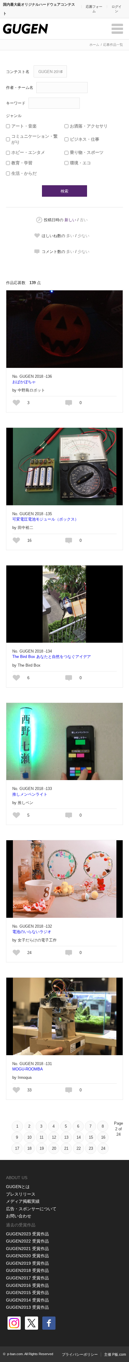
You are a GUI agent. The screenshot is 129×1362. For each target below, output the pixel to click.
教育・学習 (21, 162)
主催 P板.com (115, 1354)
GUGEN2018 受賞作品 (27, 1270)
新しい (70, 220)
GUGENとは (18, 1186)
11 (42, 1137)
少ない (83, 235)
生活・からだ (24, 173)
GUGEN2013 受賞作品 (27, 1307)
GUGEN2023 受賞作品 (27, 1233)
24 (103, 1148)
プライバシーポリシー (80, 1354)
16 (103, 1137)
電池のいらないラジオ (31, 931)
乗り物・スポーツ (87, 152)
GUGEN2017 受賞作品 (27, 1277)
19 (42, 1148)
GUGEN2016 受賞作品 (27, 1285)
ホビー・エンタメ (28, 152)
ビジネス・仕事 (84, 139)
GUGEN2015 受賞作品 (27, 1292)
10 (29, 1137)
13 (66, 1137)
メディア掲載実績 (23, 1201)
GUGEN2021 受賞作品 (27, 1248)
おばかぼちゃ (24, 382)
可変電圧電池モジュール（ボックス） (45, 519)
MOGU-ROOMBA (27, 1069)
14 (78, 1137)
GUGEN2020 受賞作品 (27, 1255)
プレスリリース (20, 1194)
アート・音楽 (24, 126)
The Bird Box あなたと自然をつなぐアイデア (51, 656)
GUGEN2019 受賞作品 (27, 1263)
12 (54, 1137)
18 (29, 1148)
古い (84, 220)
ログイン (117, 9)
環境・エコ (80, 162)
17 (17, 1148)
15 (91, 1137)
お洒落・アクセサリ (89, 126)
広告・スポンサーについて (31, 1208)
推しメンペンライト (29, 794)
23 (91, 1148)
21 (66, 1148)
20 (54, 1148)
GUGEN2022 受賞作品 (27, 1241)
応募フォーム (94, 9)
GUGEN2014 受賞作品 (27, 1300)
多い (70, 235)
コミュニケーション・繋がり (34, 139)
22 (78, 1148)
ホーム (94, 44)
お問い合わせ (18, 1216)
